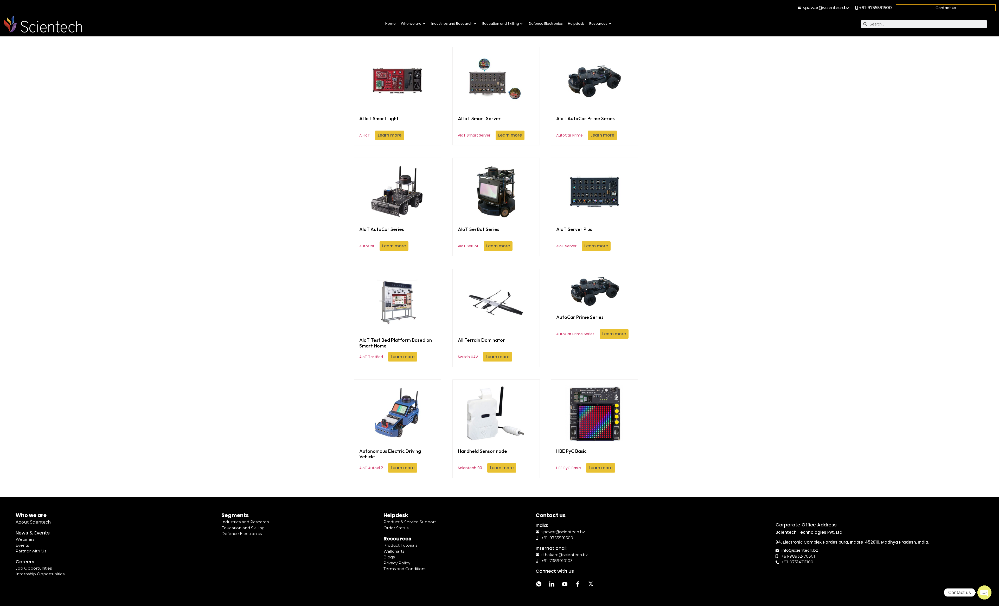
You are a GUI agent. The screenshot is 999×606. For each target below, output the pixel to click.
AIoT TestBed (395, 348)
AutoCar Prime (585, 126)
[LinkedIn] (551, 584)
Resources (598, 23)
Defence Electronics (546, 23)
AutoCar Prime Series (580, 325)
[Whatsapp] (538, 584)
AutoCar (381, 237)
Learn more (389, 135)
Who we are (411, 23)
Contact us (946, 7)
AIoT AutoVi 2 (390, 459)
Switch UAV (481, 348)
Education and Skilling (500, 23)
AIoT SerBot (478, 237)
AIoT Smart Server (479, 126)
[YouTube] (564, 584)
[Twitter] (590, 584)
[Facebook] (577, 584)
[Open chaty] (984, 592)
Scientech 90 (482, 459)
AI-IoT (379, 126)
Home (390, 23)
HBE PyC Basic (571, 459)
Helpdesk (576, 23)
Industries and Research (451, 23)
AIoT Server (574, 237)
